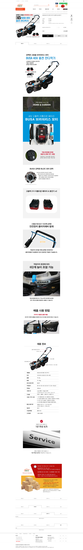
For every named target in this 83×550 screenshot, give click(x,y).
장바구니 (72, 16)
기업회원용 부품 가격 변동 (19, 538)
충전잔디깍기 (52, 11)
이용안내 (20, 533)
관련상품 (35, 43)
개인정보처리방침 (25, 533)
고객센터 (34, 533)
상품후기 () (47, 43)
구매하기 (48, 35)
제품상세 (22, 43)
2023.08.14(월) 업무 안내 (19, 537)
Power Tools (49, 11)
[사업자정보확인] (39, 547)
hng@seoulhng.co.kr (26, 547)
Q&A (61, 43)
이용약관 (30, 533)
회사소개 (17, 533)
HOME (46, 11)
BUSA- (55, 11)
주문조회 (72, 20)
